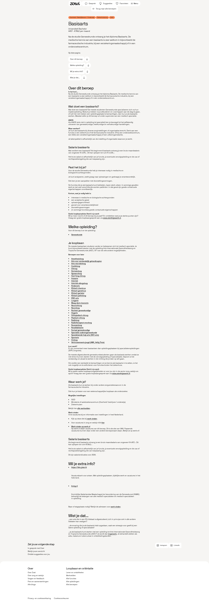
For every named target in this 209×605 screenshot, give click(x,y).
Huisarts (74, 278)
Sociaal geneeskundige (80, 330)
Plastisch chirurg (78, 318)
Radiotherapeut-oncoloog (81, 323)
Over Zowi (32, 572)
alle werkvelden (83, 408)
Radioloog (75, 320)
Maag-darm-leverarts (79, 303)
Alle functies (71, 579)
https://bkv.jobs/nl (79, 467)
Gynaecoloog (76, 273)
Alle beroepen (71, 584)
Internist (74, 281)
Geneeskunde (76, 235)
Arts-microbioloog (78, 264)
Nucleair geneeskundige (81, 310)
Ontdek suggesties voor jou (39, 554)
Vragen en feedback (36, 579)
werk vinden (92, 419)
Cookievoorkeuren (61, 598)
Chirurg (74, 269)
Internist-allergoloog (79, 283)
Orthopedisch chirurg (79, 315)
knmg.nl (74, 486)
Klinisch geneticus (78, 291)
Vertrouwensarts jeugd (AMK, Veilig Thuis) (88, 342)
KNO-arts (75, 298)
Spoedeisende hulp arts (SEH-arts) (85, 335)
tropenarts (112, 534)
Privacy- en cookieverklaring (39, 598)
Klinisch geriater (77, 293)
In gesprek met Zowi (36, 548)
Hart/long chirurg (78, 276)
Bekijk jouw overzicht (36, 551)
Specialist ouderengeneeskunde (84, 333)
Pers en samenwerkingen (38, 581)
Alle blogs (32, 584)
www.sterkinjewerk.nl (112, 218)
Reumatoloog (76, 325)
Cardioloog (75, 266)
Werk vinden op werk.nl (80, 426)
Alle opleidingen (72, 581)
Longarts (74, 301)
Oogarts (74, 313)
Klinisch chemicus (78, 288)
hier (103, 423)
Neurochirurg (76, 305)
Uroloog (74, 340)
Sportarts (75, 337)
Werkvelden (71, 575)
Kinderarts (75, 286)
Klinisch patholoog (78, 296)
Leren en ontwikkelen (75, 572)
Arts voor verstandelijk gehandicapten (86, 261)
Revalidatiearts (77, 328)
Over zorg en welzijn (36, 575)
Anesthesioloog (77, 259)
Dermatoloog (76, 271)
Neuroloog (75, 308)
